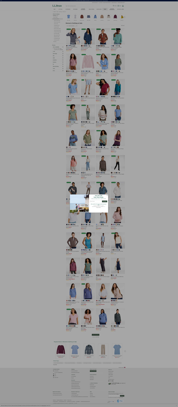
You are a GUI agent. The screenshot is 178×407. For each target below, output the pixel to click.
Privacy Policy (98, 207)
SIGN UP (104, 201)
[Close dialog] (107, 195)
